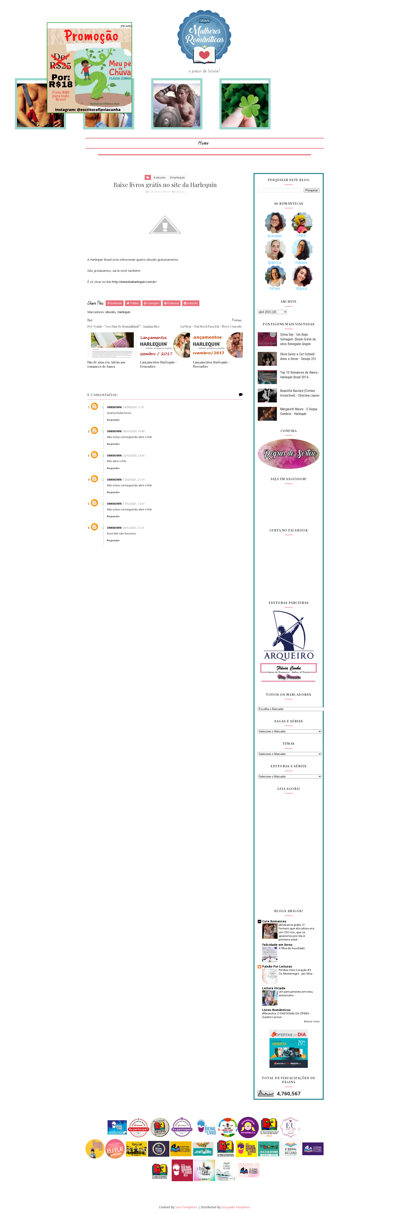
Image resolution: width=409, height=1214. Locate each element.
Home (203, 143)
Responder (113, 419)
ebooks (110, 312)
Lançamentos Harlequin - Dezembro (158, 364)
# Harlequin (177, 177)
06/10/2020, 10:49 (133, 431)
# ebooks (160, 177)
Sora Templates (186, 1207)
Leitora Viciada (273, 988)
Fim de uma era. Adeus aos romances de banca (106, 364)
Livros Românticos (276, 1010)
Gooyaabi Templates (236, 1207)
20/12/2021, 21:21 (133, 528)
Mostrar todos (312, 1021)
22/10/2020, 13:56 (133, 455)
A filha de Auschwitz (292, 948)
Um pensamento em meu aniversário (296, 993)
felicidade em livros (277, 945)
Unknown (114, 407)
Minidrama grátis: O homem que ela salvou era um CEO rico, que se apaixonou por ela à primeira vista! (296, 932)
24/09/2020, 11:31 (133, 407)
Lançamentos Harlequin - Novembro (211, 364)
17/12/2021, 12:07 (133, 503)
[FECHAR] (126, 26)
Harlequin (123, 312)
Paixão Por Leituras (277, 966)
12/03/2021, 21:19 (133, 479)
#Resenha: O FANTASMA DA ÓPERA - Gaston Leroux (286, 1015)
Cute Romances (274, 921)
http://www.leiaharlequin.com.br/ (134, 282)
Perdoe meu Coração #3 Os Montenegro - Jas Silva (296, 971)
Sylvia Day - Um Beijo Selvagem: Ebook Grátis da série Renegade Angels (298, 339)
